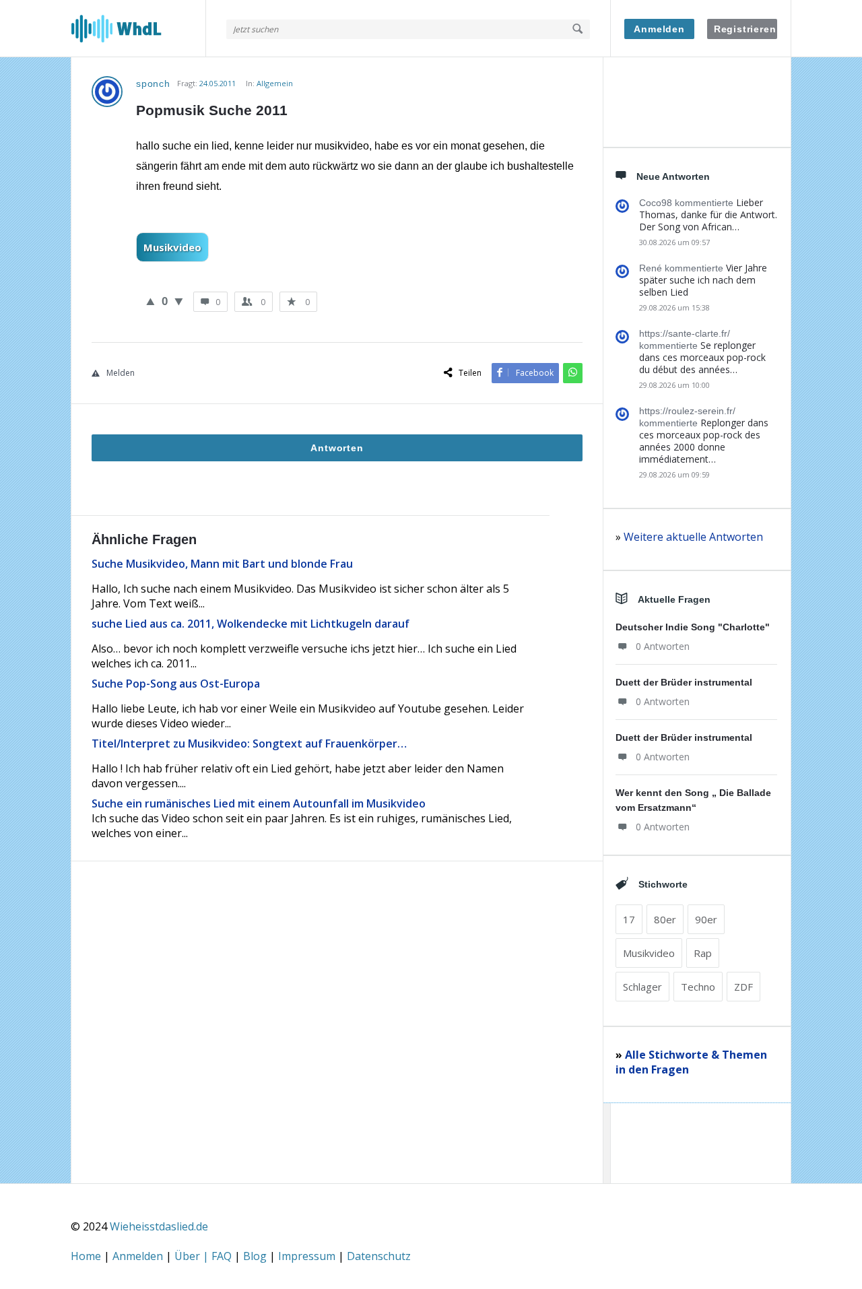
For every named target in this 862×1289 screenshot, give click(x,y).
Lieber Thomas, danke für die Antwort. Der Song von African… (708, 214)
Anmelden (659, 29)
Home (87, 1256)
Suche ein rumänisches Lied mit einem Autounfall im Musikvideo (259, 803)
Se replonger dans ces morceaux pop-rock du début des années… (702, 357)
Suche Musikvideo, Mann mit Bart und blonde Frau (222, 563)
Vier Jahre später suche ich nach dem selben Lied (703, 279)
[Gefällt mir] (150, 301)
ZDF (743, 986)
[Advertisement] (337, 1048)
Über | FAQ (204, 1256)
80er (665, 919)
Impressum (308, 1256)
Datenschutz (379, 1256)
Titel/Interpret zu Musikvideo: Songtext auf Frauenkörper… (249, 743)
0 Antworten (663, 646)
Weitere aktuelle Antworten (693, 536)
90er (706, 919)
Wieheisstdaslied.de (159, 1226)
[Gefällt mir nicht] (178, 301)
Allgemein (275, 83)
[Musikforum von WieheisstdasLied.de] (138, 28)
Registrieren (745, 29)
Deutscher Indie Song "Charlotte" (693, 627)
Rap (703, 953)
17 (629, 919)
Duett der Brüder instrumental (684, 682)
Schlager (642, 986)
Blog (256, 1256)
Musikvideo (172, 247)
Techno (698, 986)
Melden (120, 372)
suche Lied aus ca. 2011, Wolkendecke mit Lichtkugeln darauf (250, 623)
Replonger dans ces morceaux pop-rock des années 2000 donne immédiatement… (703, 440)
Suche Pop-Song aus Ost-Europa (176, 683)
